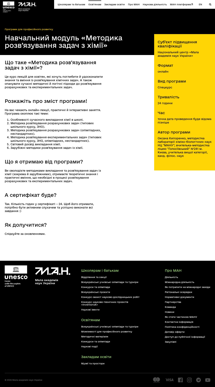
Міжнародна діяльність (179, 282)
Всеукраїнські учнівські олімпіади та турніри (109, 282)
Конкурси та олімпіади (95, 287)
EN (200, 4)
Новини (169, 312)
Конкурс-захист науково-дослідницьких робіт (110, 297)
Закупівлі (170, 341)
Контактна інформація (179, 322)
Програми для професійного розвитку (29, 29)
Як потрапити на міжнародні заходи (187, 287)
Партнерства (173, 302)
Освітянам (94, 4)
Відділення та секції (94, 277)
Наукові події (89, 346)
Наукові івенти (90, 309)
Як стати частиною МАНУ (181, 317)
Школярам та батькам (71, 4)
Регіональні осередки (178, 292)
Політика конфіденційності (182, 327)
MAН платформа (180, 4)
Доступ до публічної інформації (185, 336)
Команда (170, 307)
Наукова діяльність (155, 4)
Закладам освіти (114, 4)
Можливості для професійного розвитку (106, 331)
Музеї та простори (93, 363)
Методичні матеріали (94, 336)
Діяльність (171, 277)
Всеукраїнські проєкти (95, 292)
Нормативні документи (179, 297)
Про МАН (134, 4)
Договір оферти (175, 332)
